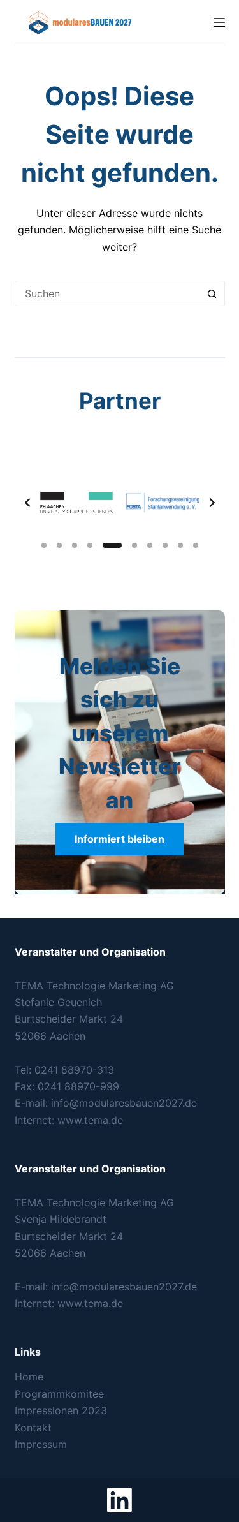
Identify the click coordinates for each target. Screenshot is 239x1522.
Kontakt (33, 1427)
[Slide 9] (180, 545)
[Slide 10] (195, 545)
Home (29, 1376)
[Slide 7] (149, 545)
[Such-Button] (212, 293)
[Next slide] (212, 502)
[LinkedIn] (119, 1500)
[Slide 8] (165, 545)
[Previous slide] (27, 502)
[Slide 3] (74, 545)
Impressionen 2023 (61, 1410)
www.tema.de (90, 1120)
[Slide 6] (134, 545)
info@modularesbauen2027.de (124, 1103)
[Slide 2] (59, 545)
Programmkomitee (59, 1393)
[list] (119, 502)
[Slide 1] (44, 545)
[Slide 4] (90, 545)
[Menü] (219, 22)
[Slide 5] (112, 545)
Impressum (41, 1444)
